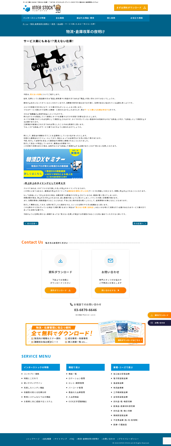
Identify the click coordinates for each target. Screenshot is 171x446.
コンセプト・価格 (31, 373)
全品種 (60, 24)
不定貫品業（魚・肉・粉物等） (125, 420)
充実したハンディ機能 (34, 387)
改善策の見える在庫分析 (35, 392)
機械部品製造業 (120, 415)
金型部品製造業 (120, 396)
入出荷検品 (74, 396)
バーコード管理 (76, 387)
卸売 (53, 24)
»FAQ (71, 438)
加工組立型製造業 (121, 373)
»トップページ (33, 438)
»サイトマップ (60, 438)
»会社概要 (46, 438)
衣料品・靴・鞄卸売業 (122, 401)
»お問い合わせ (108, 438)
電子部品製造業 (120, 378)
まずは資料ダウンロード (129, 7)
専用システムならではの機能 (37, 396)
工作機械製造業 (120, 392)
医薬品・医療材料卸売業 (124, 406)
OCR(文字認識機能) (78, 401)
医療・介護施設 (120, 424)
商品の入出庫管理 (77, 392)
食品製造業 (118, 383)
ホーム (25, 24)
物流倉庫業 (118, 387)
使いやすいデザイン (33, 383)
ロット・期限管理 (76, 383)
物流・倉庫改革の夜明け (40, 24)
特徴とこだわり (31, 378)
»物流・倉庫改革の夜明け (88, 438)
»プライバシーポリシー (128, 438)
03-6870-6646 (85, 310)
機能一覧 (73, 373)
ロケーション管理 (77, 378)
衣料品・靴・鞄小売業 (122, 410)
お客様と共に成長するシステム (38, 401)
